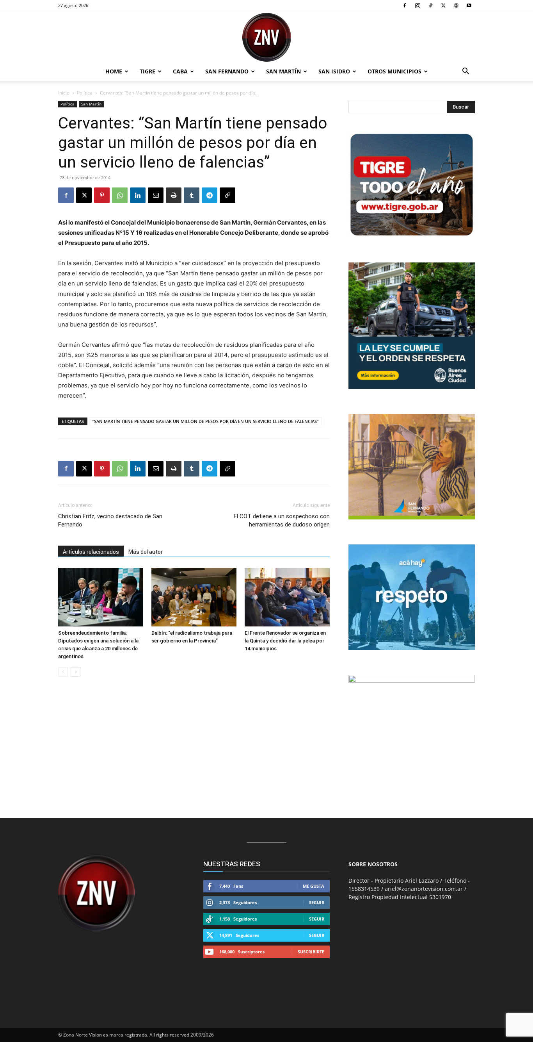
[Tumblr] (191, 195)
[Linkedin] (138, 195)
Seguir (316, 902)
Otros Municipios (394, 71)
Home (113, 71)
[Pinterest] (102, 195)
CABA (180, 71)
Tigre (147, 71)
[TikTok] (430, 5)
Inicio (63, 92)
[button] (465, 72)
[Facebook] (404, 5)
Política (84, 92)
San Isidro (334, 71)
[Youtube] (469, 5)
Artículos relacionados (91, 552)
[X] (443, 5)
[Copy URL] (227, 195)
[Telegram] (209, 195)
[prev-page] (63, 672)
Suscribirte (311, 952)
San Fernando (227, 71)
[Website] (456, 5)
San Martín (283, 71)
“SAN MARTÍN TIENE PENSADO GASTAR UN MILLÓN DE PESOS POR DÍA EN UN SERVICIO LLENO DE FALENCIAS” (205, 421)
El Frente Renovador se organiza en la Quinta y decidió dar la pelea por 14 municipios (285, 640)
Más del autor (145, 552)
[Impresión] (173, 195)
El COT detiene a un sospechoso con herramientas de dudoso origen (282, 520)
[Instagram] (417, 5)
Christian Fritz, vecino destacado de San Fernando (110, 520)
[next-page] (75, 672)
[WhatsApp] (120, 195)
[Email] (155, 195)
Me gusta (313, 886)
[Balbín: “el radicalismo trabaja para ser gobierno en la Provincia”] (193, 597)
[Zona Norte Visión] (266, 37)
